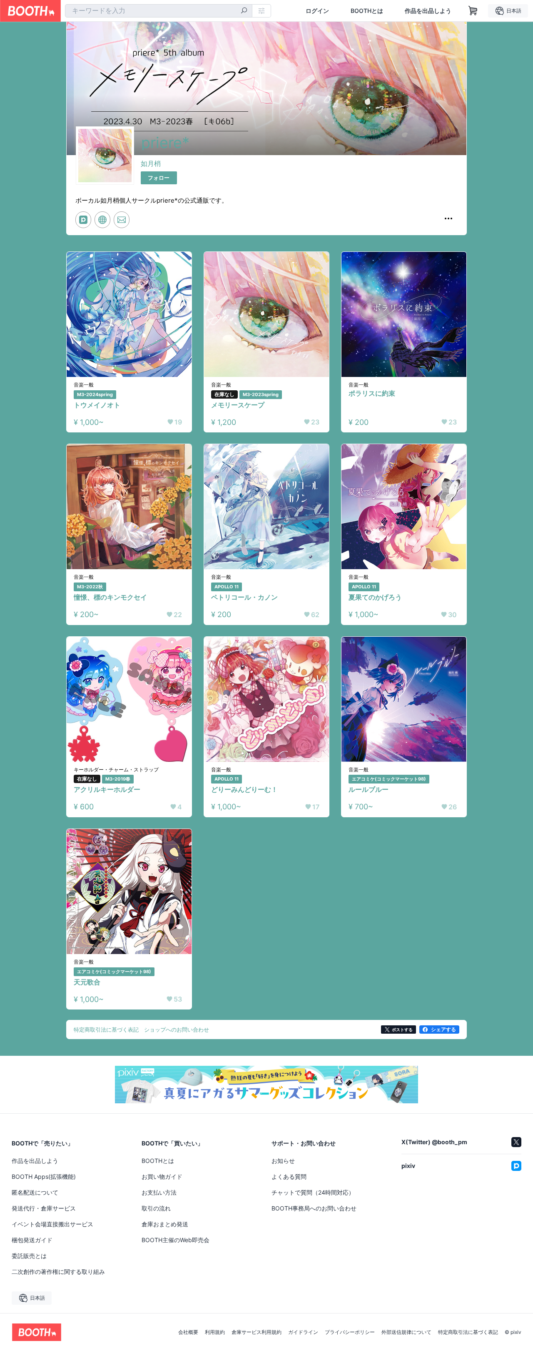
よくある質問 (288, 1176)
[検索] (244, 11)
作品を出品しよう (428, 11)
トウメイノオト (97, 405)
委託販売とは (29, 1255)
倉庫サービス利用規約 (256, 1332)
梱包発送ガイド (32, 1239)
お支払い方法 (159, 1192)
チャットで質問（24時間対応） (312, 1192)
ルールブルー (369, 789)
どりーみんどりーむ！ (244, 789)
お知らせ (283, 1160)
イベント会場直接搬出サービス (52, 1224)
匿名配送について (35, 1192)
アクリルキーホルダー (107, 789)
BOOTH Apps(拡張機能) (44, 1176)
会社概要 (188, 1332)
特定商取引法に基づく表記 (468, 1332)
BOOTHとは (367, 11)
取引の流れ (156, 1208)
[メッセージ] (122, 219)
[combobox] (158, 11)
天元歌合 (87, 982)
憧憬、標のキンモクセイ (110, 597)
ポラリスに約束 (372, 393)
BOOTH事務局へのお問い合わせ (313, 1208)
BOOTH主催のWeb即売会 (175, 1239)
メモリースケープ (237, 405)
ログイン (317, 11)
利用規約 (215, 1332)
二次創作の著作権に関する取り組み (58, 1271)
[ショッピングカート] (473, 11)
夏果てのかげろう (375, 597)
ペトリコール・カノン (244, 597)
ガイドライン (303, 1332)
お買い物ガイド (162, 1176)
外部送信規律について (406, 1332)
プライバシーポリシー (350, 1332)
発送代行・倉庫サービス (44, 1208)
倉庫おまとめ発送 (165, 1224)
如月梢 (151, 163)
